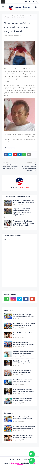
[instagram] (33, 2)
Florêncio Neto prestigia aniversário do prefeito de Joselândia (22, 362)
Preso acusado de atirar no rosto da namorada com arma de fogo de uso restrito (23, 223)
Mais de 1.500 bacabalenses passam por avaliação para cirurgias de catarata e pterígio (23, 371)
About (18, 459)
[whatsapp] (6, 299)
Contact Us (26, 459)
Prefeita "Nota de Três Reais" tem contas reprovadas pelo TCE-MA (23, 334)
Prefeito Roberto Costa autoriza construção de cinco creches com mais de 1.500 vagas (24, 324)
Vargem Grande (16, 16)
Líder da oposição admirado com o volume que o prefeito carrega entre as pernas (22, 390)
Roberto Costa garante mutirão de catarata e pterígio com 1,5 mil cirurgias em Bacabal (23, 352)
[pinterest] (37, 2)
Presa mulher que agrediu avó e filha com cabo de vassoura (24, 202)
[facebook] (26, 2)
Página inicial (7, 16)
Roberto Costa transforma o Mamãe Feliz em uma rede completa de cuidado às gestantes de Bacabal (22, 399)
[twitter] (29, 2)
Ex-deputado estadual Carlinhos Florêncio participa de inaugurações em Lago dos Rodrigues (24, 343)
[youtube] (32, 299)
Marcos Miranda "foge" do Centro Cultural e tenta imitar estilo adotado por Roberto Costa (23, 315)
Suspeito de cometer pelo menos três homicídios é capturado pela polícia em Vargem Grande (22, 212)
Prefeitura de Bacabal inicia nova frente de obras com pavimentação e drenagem (22, 381)
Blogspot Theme (15, 463)
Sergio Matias (9, 35)
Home (12, 459)
